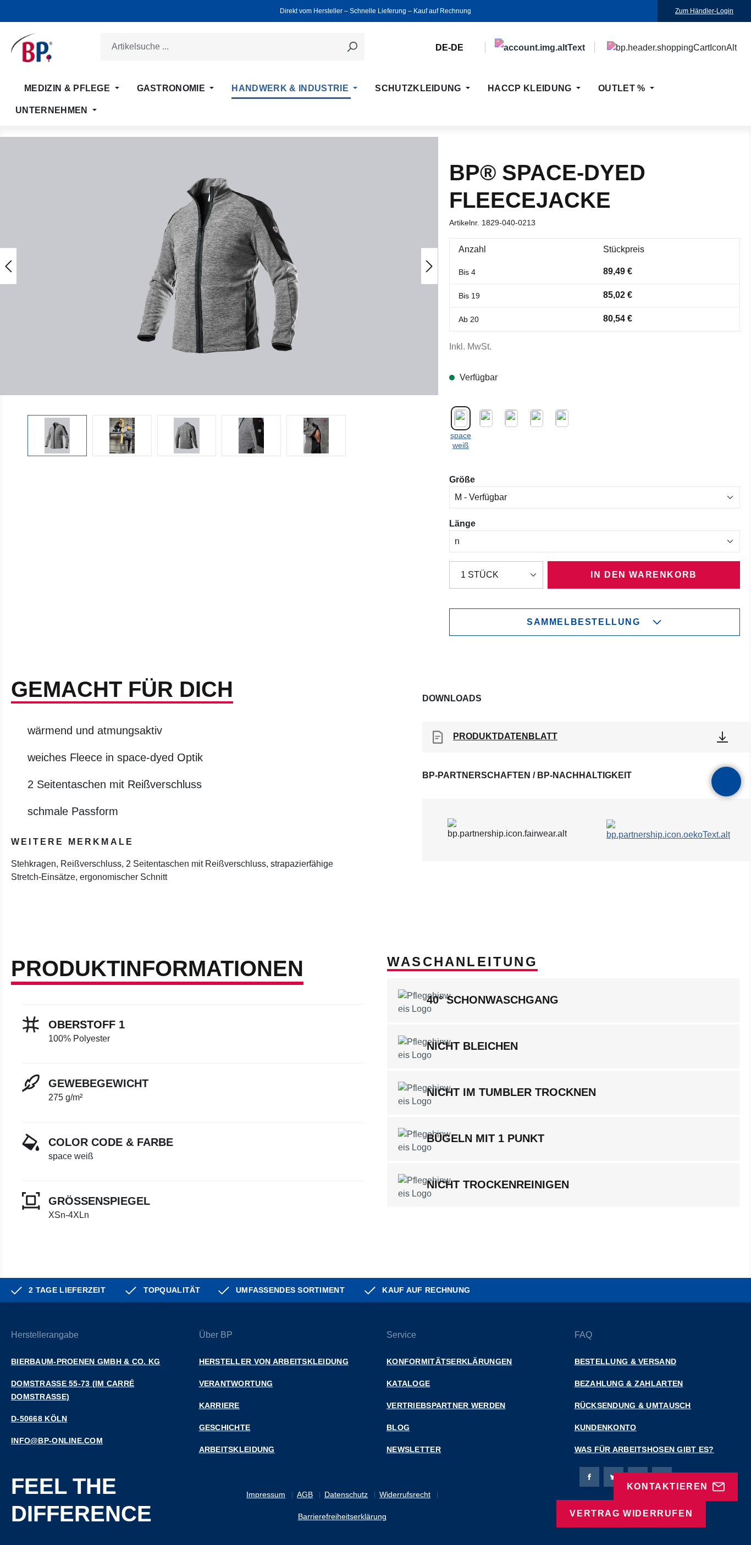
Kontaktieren (667, 1486)
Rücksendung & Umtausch (633, 1405)
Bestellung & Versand (626, 1361)
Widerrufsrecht (404, 1494)
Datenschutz (346, 1494)
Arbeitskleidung (237, 1449)
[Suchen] (352, 46)
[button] (219, 266)
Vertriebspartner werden (445, 1405)
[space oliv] (536, 417)
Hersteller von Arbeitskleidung (274, 1361)
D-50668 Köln (39, 1418)
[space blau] (511, 417)
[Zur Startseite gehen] (31, 47)
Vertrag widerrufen (631, 1513)
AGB (305, 1494)
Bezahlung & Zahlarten (629, 1383)
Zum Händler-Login (704, 11)
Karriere (219, 1405)
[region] (219, 296)
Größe (462, 479)
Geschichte (225, 1427)
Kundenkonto (606, 1427)
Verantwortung (236, 1383)
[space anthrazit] (562, 417)
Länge (462, 523)
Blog (398, 1427)
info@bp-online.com (57, 1440)
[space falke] (486, 417)
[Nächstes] (429, 266)
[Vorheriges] (8, 266)
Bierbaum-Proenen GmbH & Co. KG (85, 1361)
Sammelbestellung (583, 622)
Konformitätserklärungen (449, 1361)
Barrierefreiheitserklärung (342, 1516)
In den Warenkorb (643, 574)
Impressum (265, 1494)
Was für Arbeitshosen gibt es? (644, 1449)
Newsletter (413, 1449)
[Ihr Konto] (540, 47)
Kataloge (408, 1383)
